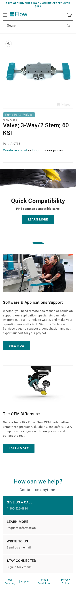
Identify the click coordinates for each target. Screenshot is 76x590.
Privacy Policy (65, 581)
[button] (5, 15)
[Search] (68, 25)
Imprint (25, 581)
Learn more (19, 448)
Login (37, 150)
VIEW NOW (17, 346)
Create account (15, 150)
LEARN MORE (38, 219)
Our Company (10, 581)
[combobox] (38, 25)
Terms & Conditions (44, 581)
